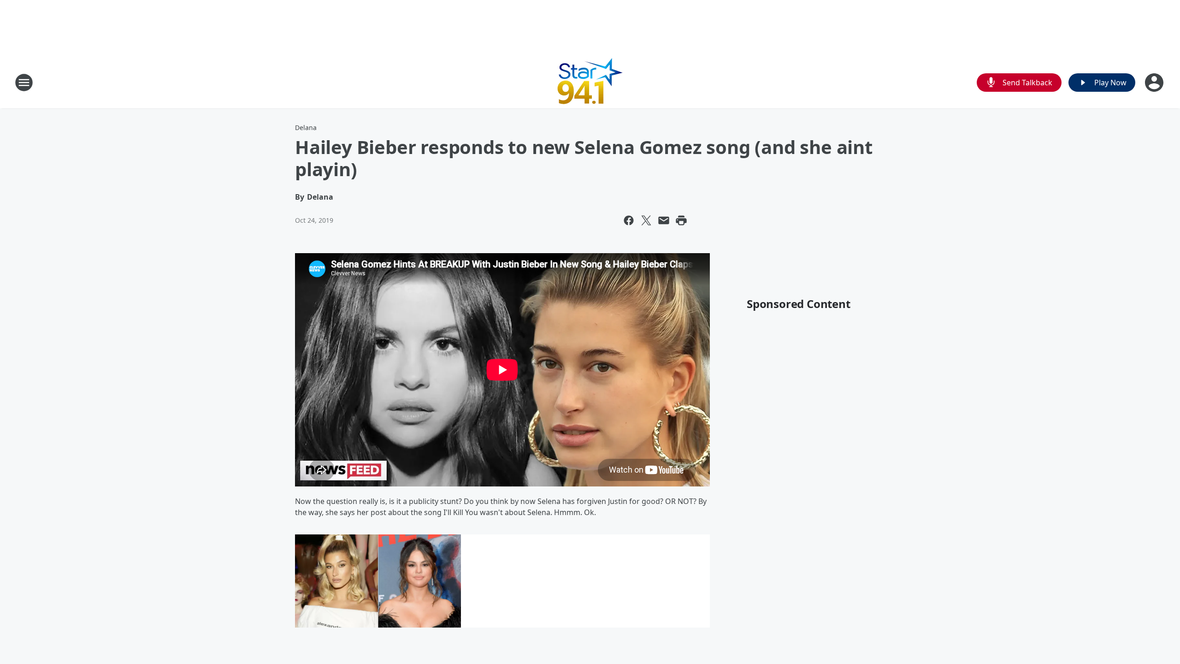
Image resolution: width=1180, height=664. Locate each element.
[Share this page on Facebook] (628, 220)
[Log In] (1155, 82)
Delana (306, 127)
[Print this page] (681, 220)
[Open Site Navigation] (24, 82)
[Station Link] (590, 82)
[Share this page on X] (646, 220)
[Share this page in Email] (663, 220)
